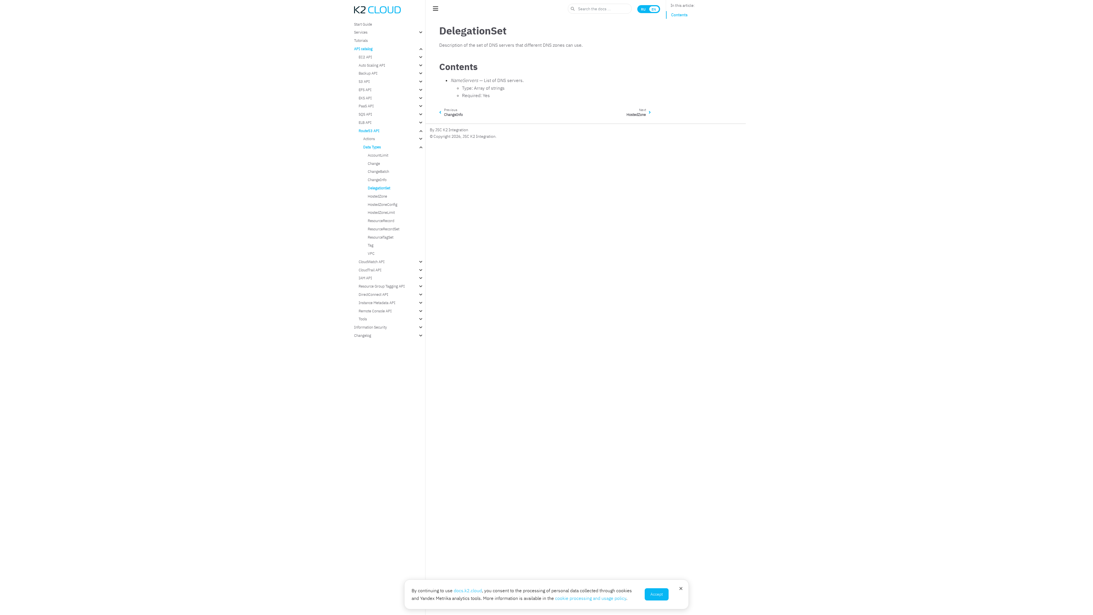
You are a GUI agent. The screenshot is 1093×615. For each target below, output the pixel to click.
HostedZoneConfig (382, 204)
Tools (363, 319)
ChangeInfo (377, 179)
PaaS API (366, 106)
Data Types (372, 147)
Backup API (368, 73)
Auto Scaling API (372, 65)
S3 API (364, 81)
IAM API (365, 278)
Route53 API (369, 130)
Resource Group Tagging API (382, 286)
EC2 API (365, 57)
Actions (369, 138)
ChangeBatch (378, 171)
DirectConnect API (373, 294)
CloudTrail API (370, 270)
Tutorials (361, 40)
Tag (370, 245)
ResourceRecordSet (383, 229)
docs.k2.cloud (468, 590)
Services (360, 32)
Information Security (370, 327)
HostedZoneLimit (381, 212)
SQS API (365, 114)
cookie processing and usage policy (590, 598)
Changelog (362, 335)
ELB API (365, 122)
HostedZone (377, 196)
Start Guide (363, 24)
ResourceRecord (381, 220)
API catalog (363, 48)
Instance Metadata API (377, 302)
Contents (679, 14)
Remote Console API (375, 311)
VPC (371, 253)
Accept (656, 594)
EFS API (365, 89)
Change (374, 163)
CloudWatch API (372, 261)
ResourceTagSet (380, 237)
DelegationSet (379, 188)
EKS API (365, 98)
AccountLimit (378, 155)
